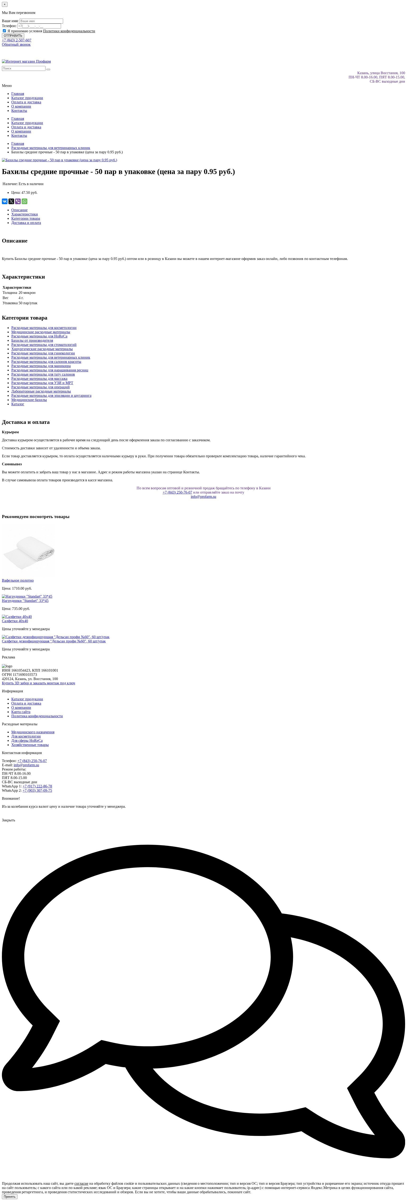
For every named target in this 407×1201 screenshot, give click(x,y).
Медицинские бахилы (29, 400)
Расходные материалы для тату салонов (43, 374)
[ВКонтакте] (5, 201)
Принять (10, 1196)
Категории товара (25, 218)
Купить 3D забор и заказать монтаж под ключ (38, 683)
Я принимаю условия (51, 31)
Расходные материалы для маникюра (41, 366)
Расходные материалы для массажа (39, 379)
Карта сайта (20, 712)
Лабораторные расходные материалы (41, 391)
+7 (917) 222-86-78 (37, 786)
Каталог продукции (27, 98)
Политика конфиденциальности (37, 716)
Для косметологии (26, 736)
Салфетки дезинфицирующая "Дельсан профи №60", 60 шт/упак (54, 641)
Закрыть (8, 820)
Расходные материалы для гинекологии (43, 353)
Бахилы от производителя (32, 340)
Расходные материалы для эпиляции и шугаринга (51, 396)
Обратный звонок (16, 44)
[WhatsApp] (24, 201)
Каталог (17, 404)
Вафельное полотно (18, 580)
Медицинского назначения (32, 732)
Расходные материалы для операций (40, 387)
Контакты (19, 111)
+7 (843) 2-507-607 (16, 40)
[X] (11, 201)
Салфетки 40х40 (15, 621)
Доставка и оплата (26, 223)
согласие (81, 1183)
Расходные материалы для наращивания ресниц (49, 370)
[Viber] (18, 201)
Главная (17, 94)
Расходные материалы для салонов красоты (46, 362)
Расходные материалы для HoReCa (39, 336)
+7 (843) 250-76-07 (177, 492)
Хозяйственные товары (30, 745)
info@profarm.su (203, 497)
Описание (19, 210)
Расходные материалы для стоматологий (44, 345)
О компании (21, 106)
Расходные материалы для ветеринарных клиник (50, 357)
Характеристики (24, 214)
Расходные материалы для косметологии (44, 328)
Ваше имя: (10, 21)
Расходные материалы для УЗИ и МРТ (42, 383)
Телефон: (9, 26)
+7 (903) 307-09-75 (37, 790)
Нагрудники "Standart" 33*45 (25, 601)
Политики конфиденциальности (69, 31)
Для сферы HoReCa (27, 740)
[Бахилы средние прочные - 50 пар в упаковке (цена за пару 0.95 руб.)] (59, 160)
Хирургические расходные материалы (42, 349)
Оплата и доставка (26, 102)
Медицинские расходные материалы (40, 332)
